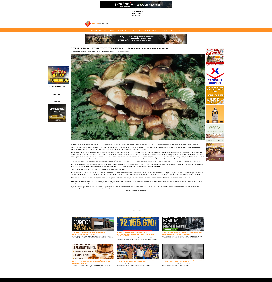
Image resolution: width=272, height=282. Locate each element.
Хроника (147, 30)
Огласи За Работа (136, 30)
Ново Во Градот (123, 30)
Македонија (113, 51)
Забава (154, 30)
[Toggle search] (179, 30)
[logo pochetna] (96, 23)
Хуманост (164, 30)
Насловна (94, 30)
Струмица (120, 51)
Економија (126, 51)
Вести (112, 30)
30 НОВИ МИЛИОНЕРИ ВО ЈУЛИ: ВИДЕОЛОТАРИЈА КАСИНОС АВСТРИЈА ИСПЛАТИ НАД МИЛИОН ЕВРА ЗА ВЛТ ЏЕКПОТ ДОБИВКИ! (135, 234)
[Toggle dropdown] (107, 30)
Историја (172, 30)
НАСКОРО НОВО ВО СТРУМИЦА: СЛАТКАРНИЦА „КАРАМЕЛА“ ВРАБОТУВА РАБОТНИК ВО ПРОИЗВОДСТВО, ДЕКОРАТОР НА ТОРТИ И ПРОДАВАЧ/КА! (91, 261)
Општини (102, 30)
